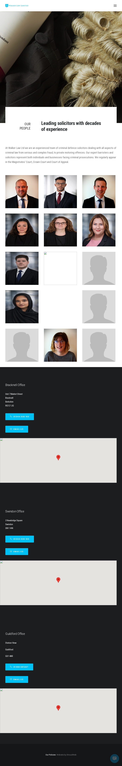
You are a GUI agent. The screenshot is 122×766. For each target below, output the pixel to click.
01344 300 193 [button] (21, 416)
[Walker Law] (16, 5)
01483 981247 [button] (20, 667)
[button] (115, 5)
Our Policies (51, 755)
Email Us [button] (18, 429)
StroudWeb (71, 755)
